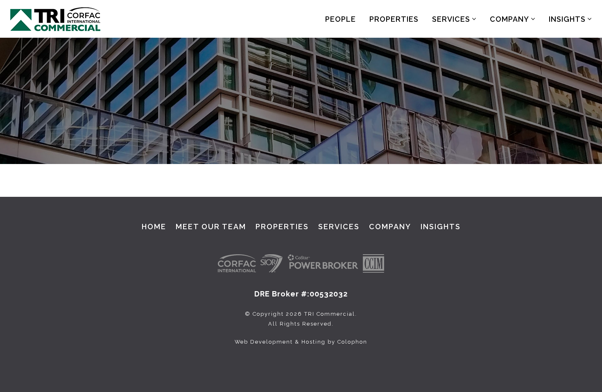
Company (510, 19)
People (340, 19)
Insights (568, 19)
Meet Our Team (211, 226)
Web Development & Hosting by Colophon (301, 342)
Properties (394, 19)
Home (154, 226)
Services (452, 19)
